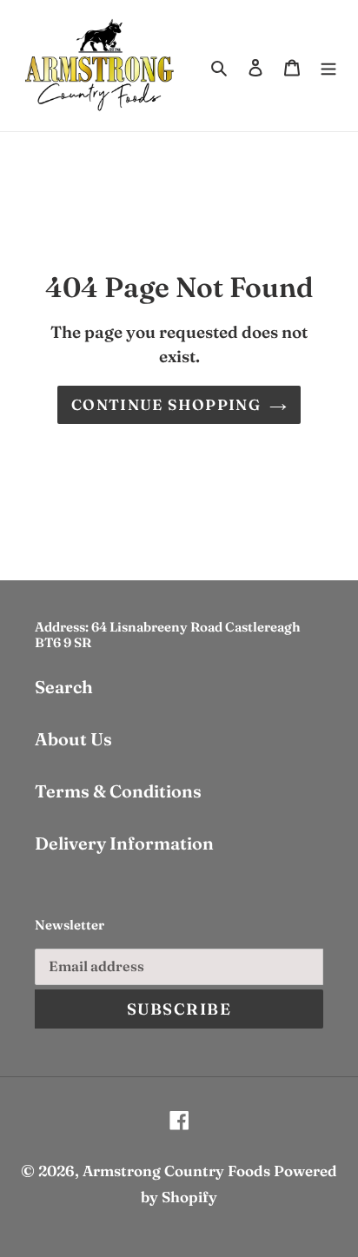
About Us (73, 739)
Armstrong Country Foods (176, 1170)
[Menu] (328, 65)
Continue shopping (166, 404)
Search (64, 687)
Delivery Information (124, 843)
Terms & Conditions (118, 791)
